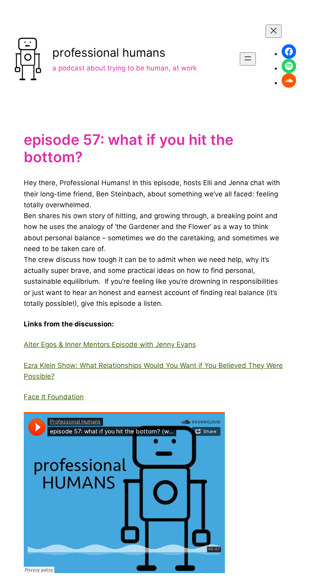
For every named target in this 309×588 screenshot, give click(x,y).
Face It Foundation (54, 397)
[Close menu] (274, 31)
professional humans (108, 52)
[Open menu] (248, 59)
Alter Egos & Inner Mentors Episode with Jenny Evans (110, 344)
